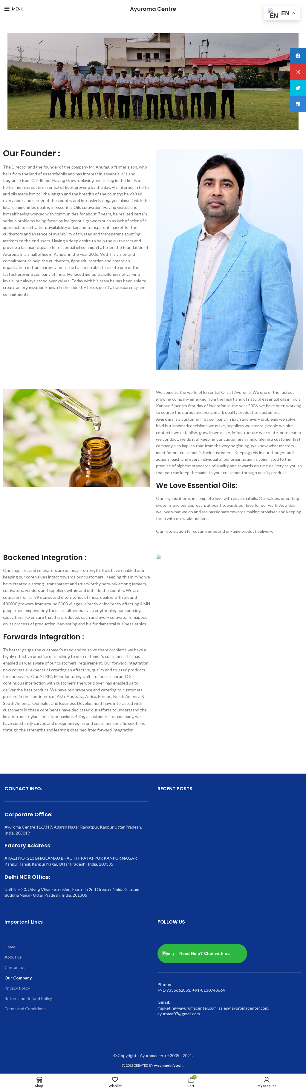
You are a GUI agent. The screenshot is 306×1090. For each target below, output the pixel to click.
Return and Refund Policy (28, 998)
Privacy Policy (17, 988)
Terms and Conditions (25, 1008)
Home (10, 946)
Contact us (14, 967)
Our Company (18, 977)
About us (13, 956)
